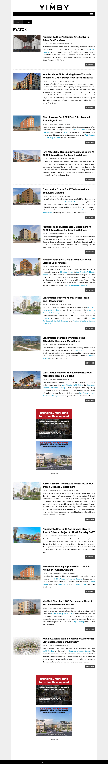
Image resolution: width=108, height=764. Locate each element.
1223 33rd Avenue (58, 579)
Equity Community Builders (76, 285)
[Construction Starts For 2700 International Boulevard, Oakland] (26, 204)
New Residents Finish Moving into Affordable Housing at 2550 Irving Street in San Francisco (68, 76)
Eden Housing (82, 210)
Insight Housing (78, 621)
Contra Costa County (51, 313)
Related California (61, 321)
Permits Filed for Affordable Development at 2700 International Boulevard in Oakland (67, 228)
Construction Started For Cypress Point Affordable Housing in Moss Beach (64, 339)
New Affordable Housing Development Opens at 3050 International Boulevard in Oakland (68, 153)
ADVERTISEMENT (54, 473)
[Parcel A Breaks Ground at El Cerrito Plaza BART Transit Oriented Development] (26, 499)
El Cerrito (90, 310)
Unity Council (90, 135)
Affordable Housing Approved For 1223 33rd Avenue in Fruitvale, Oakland (67, 568)
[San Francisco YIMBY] (54, 6)
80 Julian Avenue (67, 272)
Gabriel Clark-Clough (66, 81)
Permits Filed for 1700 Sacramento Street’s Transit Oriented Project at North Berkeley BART (69, 530)
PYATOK (46, 318)
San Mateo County (82, 350)
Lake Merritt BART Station (72, 385)
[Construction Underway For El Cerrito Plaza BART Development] (26, 313)
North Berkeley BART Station (62, 613)
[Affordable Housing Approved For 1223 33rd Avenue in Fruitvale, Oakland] (26, 579)
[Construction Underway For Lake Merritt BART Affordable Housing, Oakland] (26, 388)
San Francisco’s (82, 272)
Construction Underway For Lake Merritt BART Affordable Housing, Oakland (67, 374)
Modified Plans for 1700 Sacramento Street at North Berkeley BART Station (68, 602)
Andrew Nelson (67, 44)
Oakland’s (72, 202)
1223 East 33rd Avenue (77, 129)
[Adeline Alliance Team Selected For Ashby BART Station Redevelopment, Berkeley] (26, 654)
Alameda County (58, 388)
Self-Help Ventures (53, 138)
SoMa (88, 49)
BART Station (48, 651)
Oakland (66, 132)
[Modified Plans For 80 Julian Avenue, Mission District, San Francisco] (26, 275)
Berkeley (72, 651)
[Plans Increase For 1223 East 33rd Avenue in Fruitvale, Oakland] (26, 130)
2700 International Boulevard (54, 202)
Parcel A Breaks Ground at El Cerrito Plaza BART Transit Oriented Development (68, 485)
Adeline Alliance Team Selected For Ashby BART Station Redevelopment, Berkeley (68, 640)
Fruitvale (46, 132)
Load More (54, 750)
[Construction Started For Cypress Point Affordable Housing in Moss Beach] (26, 350)
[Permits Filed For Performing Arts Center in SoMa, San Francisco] (26, 51)
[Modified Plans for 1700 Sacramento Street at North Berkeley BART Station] (26, 613)
